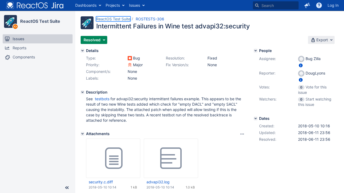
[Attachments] (82, 134)
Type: (91, 58)
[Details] (82, 51)
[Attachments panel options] (242, 134)
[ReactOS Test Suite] (10, 21)
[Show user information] (301, 65)
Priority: (92, 64)
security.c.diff (101, 182)
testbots (102, 98)
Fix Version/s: (177, 64)
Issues (134, 5)
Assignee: (267, 58)
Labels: (92, 78)
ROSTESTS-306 (150, 19)
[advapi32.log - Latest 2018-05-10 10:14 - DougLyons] (171, 158)
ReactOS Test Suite (40, 21)
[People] (255, 51)
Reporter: (267, 73)
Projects (113, 5)
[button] (307, 5)
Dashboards (85, 5)
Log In (333, 5)
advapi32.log (158, 182)
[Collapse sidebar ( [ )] (67, 188)
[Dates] (255, 118)
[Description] (82, 92)
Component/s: (98, 71)
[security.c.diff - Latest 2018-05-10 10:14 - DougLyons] (113, 158)
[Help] (319, 5)
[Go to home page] (35, 5)
